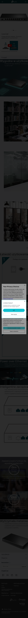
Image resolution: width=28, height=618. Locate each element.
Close (24, 301)
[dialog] (14, 309)
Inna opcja (14, 314)
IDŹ (14, 310)
